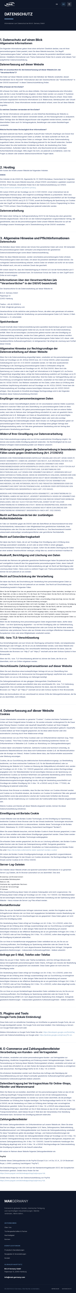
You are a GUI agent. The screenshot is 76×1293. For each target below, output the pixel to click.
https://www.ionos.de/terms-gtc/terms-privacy (18, 188)
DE (64, 4)
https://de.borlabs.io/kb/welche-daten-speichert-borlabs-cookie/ (32, 850)
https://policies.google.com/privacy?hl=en (56, 1035)
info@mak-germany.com (14, 1277)
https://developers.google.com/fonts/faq (59, 1032)
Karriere (7, 1239)
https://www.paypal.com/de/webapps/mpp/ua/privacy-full (22, 1181)
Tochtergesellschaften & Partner (15, 1231)
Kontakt (7, 1258)
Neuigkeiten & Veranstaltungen (15, 1254)
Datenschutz (67, 1288)
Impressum (55, 1288)
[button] (4, 1289)
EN (57, 4)
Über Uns (7, 1227)
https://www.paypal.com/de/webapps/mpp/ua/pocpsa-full (22, 1173)
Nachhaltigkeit (9, 1235)
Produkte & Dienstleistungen (14, 1250)
